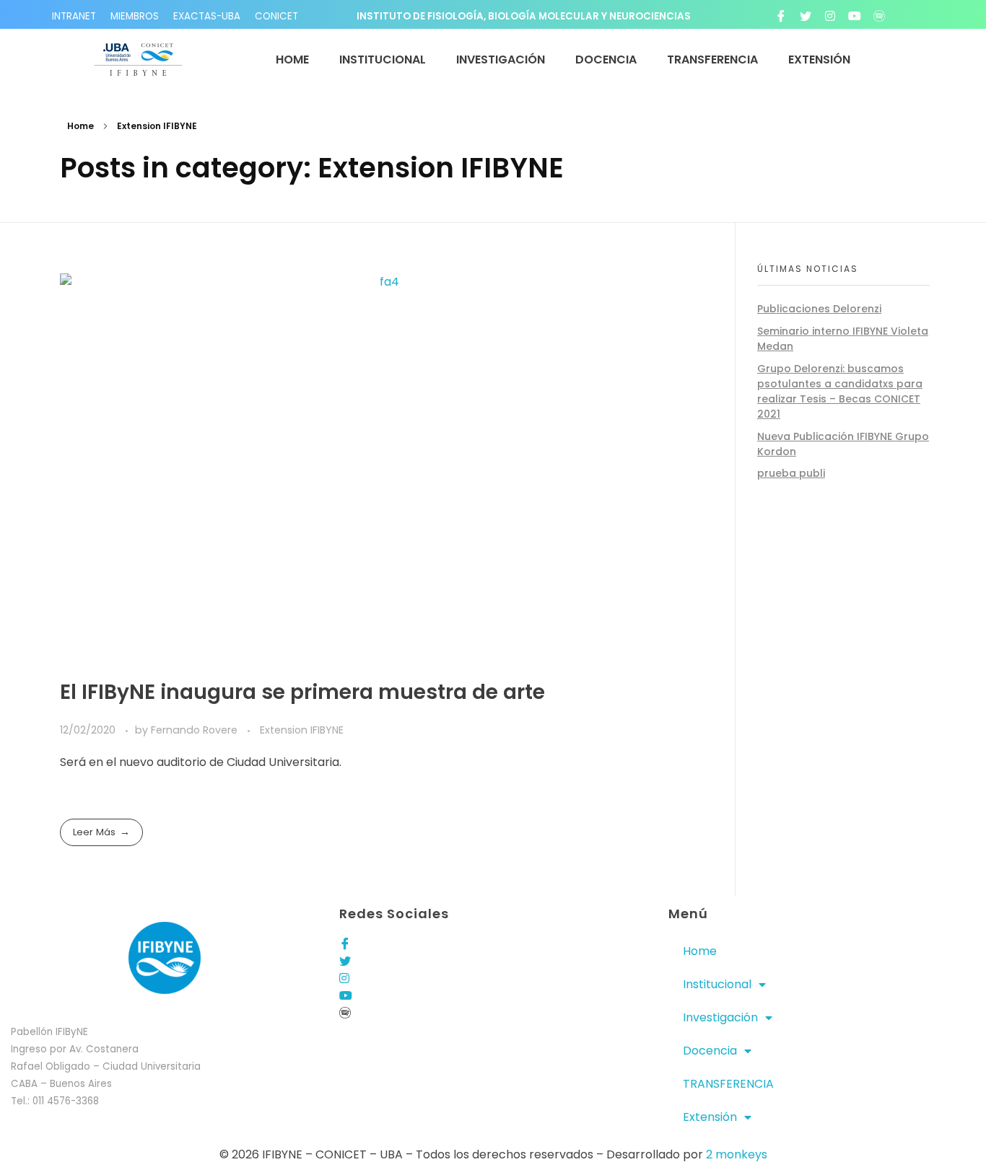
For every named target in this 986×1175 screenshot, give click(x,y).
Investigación (720, 1017)
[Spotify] (879, 16)
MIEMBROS (134, 16)
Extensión (710, 1117)
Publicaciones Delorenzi (819, 309)
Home (80, 126)
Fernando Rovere (195, 730)
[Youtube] (854, 16)
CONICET (276, 16)
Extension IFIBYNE (302, 730)
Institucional (717, 984)
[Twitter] (805, 16)
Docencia (710, 1050)
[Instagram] (830, 16)
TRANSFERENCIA (728, 1083)
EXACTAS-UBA (206, 16)
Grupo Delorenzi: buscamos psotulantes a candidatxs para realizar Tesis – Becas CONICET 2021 (839, 391)
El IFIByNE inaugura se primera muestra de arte (302, 692)
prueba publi (791, 473)
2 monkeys (736, 1154)
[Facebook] (781, 16)
